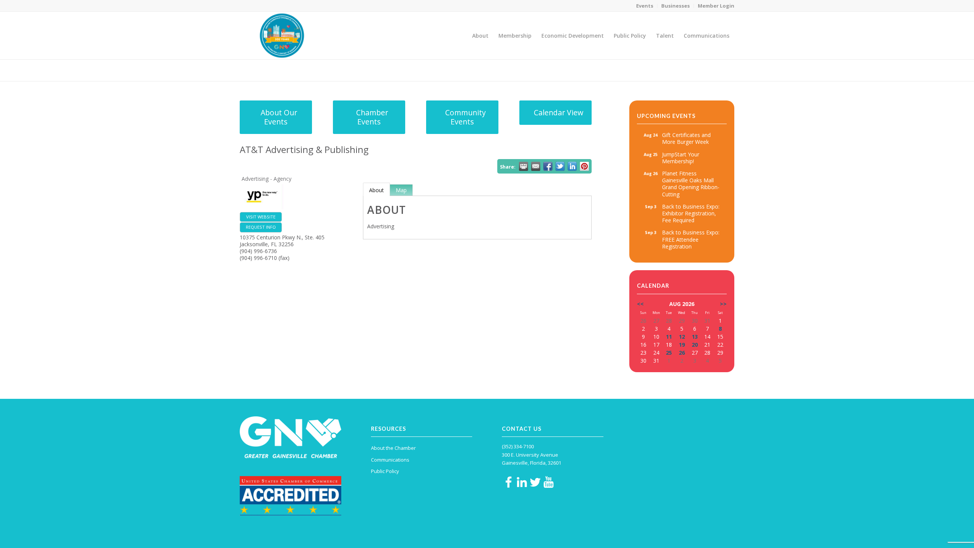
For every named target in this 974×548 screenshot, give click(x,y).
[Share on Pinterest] (584, 166)
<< (640, 303)
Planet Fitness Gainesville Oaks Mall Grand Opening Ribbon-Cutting (690, 184)
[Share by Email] (535, 166)
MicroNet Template (266, 69)
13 (695, 336)
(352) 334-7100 (518, 446)
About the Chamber (393, 447)
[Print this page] (523, 166)
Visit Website (260, 217)
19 (682, 344)
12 (682, 336)
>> (723, 303)
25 (669, 352)
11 (669, 336)
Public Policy (385, 471)
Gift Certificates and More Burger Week (686, 138)
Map (401, 190)
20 (695, 344)
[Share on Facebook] (547, 166)
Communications (390, 459)
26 (682, 352)
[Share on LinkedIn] (572, 166)
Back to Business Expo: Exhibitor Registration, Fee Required (690, 213)
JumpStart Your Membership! (680, 158)
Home (681, 70)
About (376, 190)
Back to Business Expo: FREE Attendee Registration (690, 239)
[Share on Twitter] (560, 166)
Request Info (261, 227)
